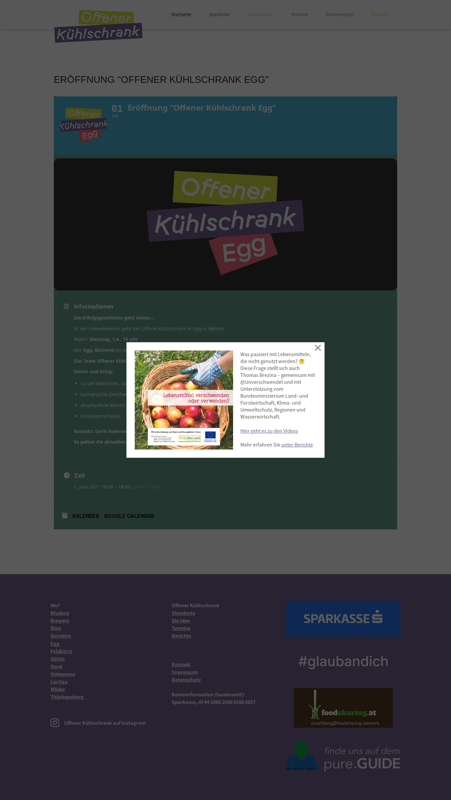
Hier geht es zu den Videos (269, 430)
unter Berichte (297, 444)
